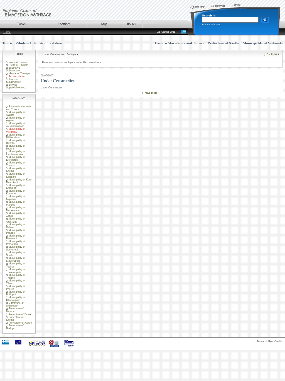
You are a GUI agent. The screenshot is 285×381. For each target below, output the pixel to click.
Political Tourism (18, 62)
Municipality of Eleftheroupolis (15, 153)
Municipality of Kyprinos (15, 198)
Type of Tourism (18, 65)
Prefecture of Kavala (15, 318)
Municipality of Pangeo (15, 231)
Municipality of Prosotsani (15, 242)
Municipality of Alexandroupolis (15, 124)
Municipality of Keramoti (15, 186)
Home (7, 32)
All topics (273, 54)
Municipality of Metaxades (15, 209)
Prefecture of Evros (20, 314)
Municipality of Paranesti (15, 237)
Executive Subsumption (13, 69)
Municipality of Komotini (15, 192)
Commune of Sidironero (15, 304)
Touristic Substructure (13, 80)
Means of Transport (20, 73)
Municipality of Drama (15, 147)
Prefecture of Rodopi (15, 327)
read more (151, 92)
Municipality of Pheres (15, 287)
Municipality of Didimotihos (15, 136)
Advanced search (212, 24)
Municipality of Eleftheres (15, 158)
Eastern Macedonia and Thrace (18, 108)
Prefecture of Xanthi (20, 322)
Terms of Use (265, 341)
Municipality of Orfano (15, 226)
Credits (278, 341)
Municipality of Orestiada (15, 220)
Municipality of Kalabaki (15, 175)
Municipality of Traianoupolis (15, 271)
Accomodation (51, 42)
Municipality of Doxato (15, 141)
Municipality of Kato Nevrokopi (18, 181)
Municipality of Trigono (15, 276)
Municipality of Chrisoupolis (15, 299)
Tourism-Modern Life (19, 42)
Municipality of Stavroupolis (15, 259)
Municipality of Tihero (15, 282)
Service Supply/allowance (16, 86)
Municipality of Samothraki (15, 248)
